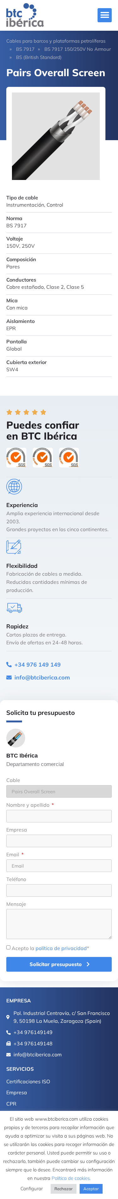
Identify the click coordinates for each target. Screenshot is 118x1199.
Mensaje (16, 904)
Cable (13, 780)
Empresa (16, 830)
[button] (105, 15)
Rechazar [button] (63, 1188)
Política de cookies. (71, 1178)
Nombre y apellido (28, 805)
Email (13, 855)
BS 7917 (25, 49)
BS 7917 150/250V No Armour (77, 49)
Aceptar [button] (91, 1188)
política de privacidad (61, 948)
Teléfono (16, 879)
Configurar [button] (31, 1188)
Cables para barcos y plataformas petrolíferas (55, 41)
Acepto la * (50, 948)
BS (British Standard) (39, 57)
